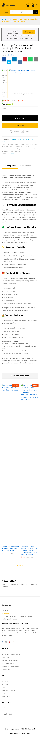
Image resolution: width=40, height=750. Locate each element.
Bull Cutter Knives (8, 663)
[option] (10, 470)
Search (35, 12)
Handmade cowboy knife (11, 151)
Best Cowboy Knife (13, 144)
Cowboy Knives (15, 139)
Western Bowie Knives (10, 660)
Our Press (5, 684)
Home (4, 19)
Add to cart (20, 118)
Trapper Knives (7, 670)
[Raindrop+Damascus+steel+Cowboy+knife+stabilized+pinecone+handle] (9, 62)
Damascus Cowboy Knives (11, 654)
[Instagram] (13, 642)
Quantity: (4, 108)
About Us (5, 681)
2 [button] (20, 565)
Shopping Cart (7, 714)
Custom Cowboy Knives (10, 666)
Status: (4, 104)
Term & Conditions (8, 690)
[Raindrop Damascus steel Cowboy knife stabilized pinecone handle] (4, 59)
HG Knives (10, 55)
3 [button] (22, 565)
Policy (4, 693)
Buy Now (20, 125)
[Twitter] (6, 642)
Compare (29, 32)
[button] (26, 131)
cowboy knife (26, 144)
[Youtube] (9, 642)
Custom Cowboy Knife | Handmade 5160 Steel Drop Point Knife (10, 548)
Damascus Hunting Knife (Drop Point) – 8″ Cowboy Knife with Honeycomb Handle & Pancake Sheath (29, 550)
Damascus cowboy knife (10, 149)
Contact (4, 708)
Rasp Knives (6, 657)
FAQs (3, 687)
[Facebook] (2, 642)
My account (6, 696)
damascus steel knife (27, 149)
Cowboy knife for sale (22, 146)
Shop (9, 19)
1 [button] (17, 565)
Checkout (5, 711)
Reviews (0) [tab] (26, 166)
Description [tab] (10, 166)
